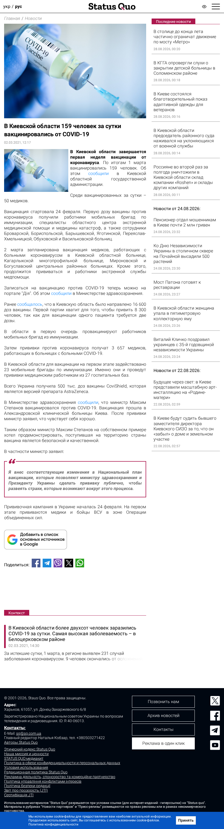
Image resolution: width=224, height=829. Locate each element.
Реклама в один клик (163, 743)
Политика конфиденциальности (53, 824)
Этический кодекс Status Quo (29, 749)
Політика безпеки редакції (27, 785)
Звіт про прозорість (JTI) (26, 790)
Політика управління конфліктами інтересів (42, 781)
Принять (186, 820)
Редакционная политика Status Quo (35, 772)
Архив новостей (163, 715)
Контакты (14, 727)
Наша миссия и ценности (26, 754)
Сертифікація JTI (19, 795)
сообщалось (29, 304)
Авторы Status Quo (21, 742)
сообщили (98, 173)
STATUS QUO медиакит (23, 758)
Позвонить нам (163, 701)
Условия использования (26, 767)
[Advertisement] (75, 589)
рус (18, 6)
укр (6, 6)
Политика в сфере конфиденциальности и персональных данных (62, 763)
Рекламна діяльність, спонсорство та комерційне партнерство (59, 776)
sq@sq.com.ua (28, 733)
